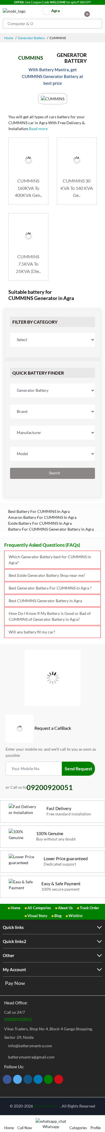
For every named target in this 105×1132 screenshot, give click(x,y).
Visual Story (37, 915)
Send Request (78, 768)
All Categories (39, 907)
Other (8, 955)
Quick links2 (14, 941)
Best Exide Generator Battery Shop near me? (47, 575)
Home (8, 38)
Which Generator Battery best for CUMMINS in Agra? (50, 559)
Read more (38, 128)
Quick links (13, 927)
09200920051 (18, 1019)
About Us (65, 907)
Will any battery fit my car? (32, 632)
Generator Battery (31, 38)
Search (54, 473)
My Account (14, 969)
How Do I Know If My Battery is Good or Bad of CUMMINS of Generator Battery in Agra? (50, 616)
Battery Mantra (46, 1106)
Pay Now (15, 983)
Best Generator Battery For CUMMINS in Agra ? (50, 588)
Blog (58, 915)
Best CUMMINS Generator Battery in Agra (45, 600)
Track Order (89, 907)
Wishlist (76, 915)
